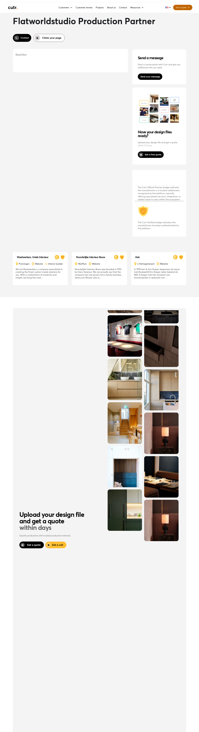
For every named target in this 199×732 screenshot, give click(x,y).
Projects (100, 7)
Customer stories (84, 7)
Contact (123, 7)
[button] (65, 7)
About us (111, 7)
